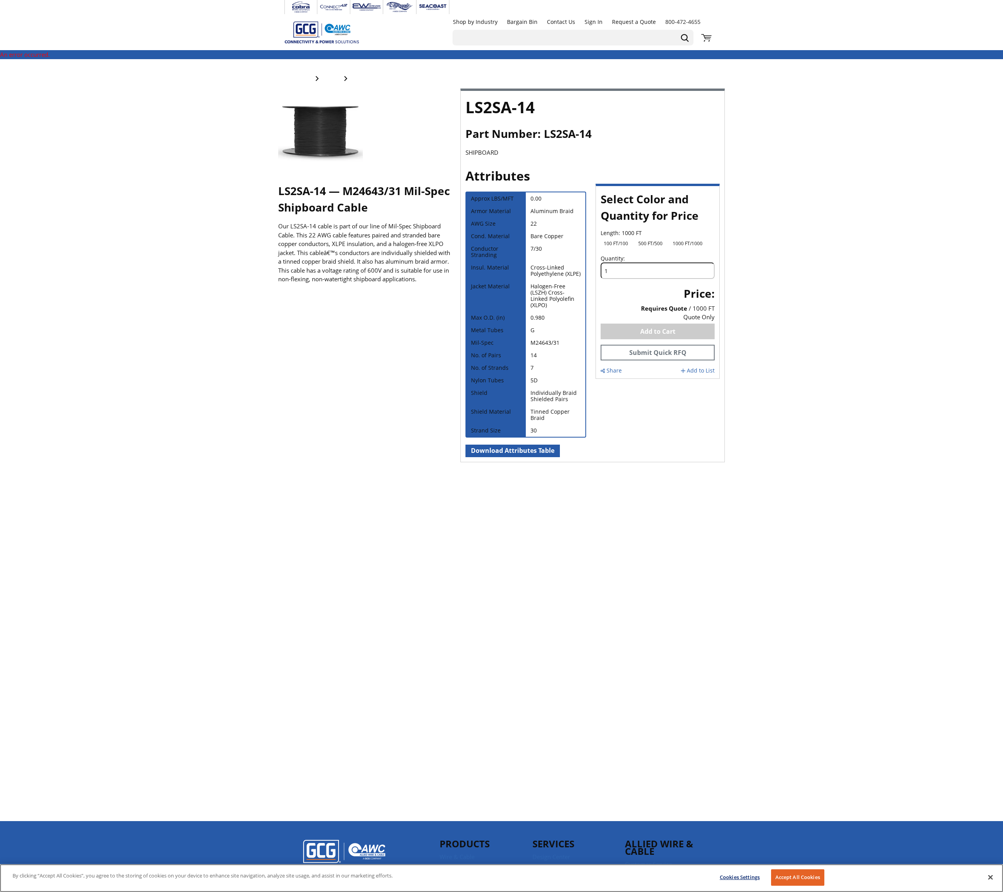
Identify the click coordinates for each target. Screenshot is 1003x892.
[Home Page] (329, 32)
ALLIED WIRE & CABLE (659, 847)
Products (465, 843)
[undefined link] (300, 7)
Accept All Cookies (797, 877)
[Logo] (344, 857)
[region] (501, 878)
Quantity (612, 258)
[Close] (990, 877)
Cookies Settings (740, 877)
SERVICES (553, 843)
